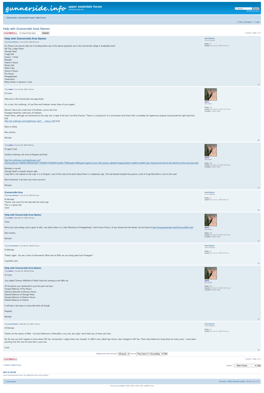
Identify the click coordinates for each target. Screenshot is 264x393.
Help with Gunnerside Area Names (26, 28)
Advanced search (252, 11)
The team (222, 381)
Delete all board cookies (236, 381)
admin (10, 89)
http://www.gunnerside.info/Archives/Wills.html (172, 227)
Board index (12, 18)
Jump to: (229, 365)
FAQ (240, 22)
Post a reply (7, 32)
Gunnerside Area (14, 192)
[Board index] (36, 8)
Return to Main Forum (13, 365)
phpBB (121, 386)
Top (258, 84)
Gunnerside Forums (26, 18)
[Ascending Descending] (158, 353)
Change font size (257, 17)
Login (257, 22)
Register (249, 22)
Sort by (133, 353)
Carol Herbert (13, 42)
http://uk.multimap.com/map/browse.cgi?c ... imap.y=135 (30, 121)
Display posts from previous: (107, 353)
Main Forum (41, 18)
